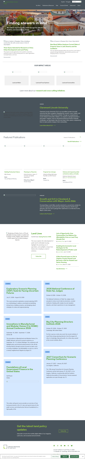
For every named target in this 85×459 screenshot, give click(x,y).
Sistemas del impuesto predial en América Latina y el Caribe (71, 173)
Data (57, 5)
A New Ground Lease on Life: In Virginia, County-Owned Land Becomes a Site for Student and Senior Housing (66, 259)
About (79, 5)
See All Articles (60, 269)
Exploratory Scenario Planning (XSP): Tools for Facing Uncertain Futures (23, 290)
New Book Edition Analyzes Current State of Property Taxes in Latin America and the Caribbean (65, 46)
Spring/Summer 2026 (45, 236)
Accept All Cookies (74, 456)
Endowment (72, 5)
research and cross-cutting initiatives (50, 90)
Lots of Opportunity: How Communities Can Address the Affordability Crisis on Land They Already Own (67, 236)
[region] (42, 456)
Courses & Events (64, 5)
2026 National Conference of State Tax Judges (60, 289)
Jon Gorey (60, 264)
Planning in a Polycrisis (30, 172)
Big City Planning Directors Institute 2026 (59, 322)
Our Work (38, 5)
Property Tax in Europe (49, 172)
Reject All (65, 456)
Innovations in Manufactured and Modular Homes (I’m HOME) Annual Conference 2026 (22, 325)
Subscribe (38, 256)
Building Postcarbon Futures (12, 172)
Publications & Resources (48, 5)
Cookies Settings (55, 456)
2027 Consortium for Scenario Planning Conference (61, 357)
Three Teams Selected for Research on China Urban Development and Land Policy (18, 49)
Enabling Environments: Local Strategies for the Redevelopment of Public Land (66, 248)
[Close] (82, 456)
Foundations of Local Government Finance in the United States (20, 369)
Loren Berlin (60, 252)
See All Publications (73, 141)
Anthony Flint (61, 241)
